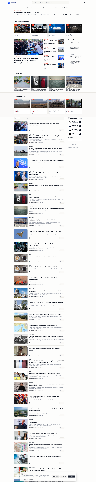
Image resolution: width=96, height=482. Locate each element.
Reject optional (55, 476)
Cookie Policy (31, 479)
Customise (64, 476)
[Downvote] (63, 130)
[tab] (17, 118)
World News (54, 7)
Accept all (71, 476)
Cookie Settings (75, 147)
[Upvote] (60, 130)
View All (80, 118)
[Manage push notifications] (87, 2)
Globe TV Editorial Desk (34, 142)
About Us (69, 144)
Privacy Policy (74, 144)
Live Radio (31, 7)
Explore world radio (70, 137)
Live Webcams (47, 7)
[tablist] (39, 118)
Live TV (38, 7)
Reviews (61, 7)
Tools (67, 7)
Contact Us (70, 147)
